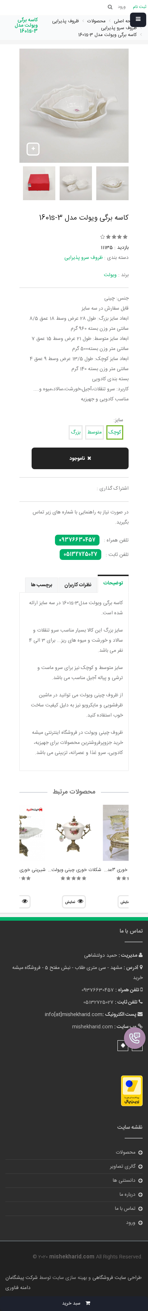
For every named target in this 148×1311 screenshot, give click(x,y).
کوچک (114, 432)
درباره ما (127, 1194)
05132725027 (80, 554)
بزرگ (75, 432)
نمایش (70, 902)
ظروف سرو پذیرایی (83, 257)
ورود (130, 1222)
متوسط (94, 432)
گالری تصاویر (122, 1166)
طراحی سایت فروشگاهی (116, 1278)
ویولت (110, 275)
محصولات (125, 1152)
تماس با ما (125, 1208)
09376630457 (77, 540)
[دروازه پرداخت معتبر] (132, 1091)
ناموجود (77, 458)
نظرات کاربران (77, 585)
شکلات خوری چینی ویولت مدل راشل (66, 870)
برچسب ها (41, 585)
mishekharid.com (92, 1027)
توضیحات (113, 583)
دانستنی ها (124, 1180)
